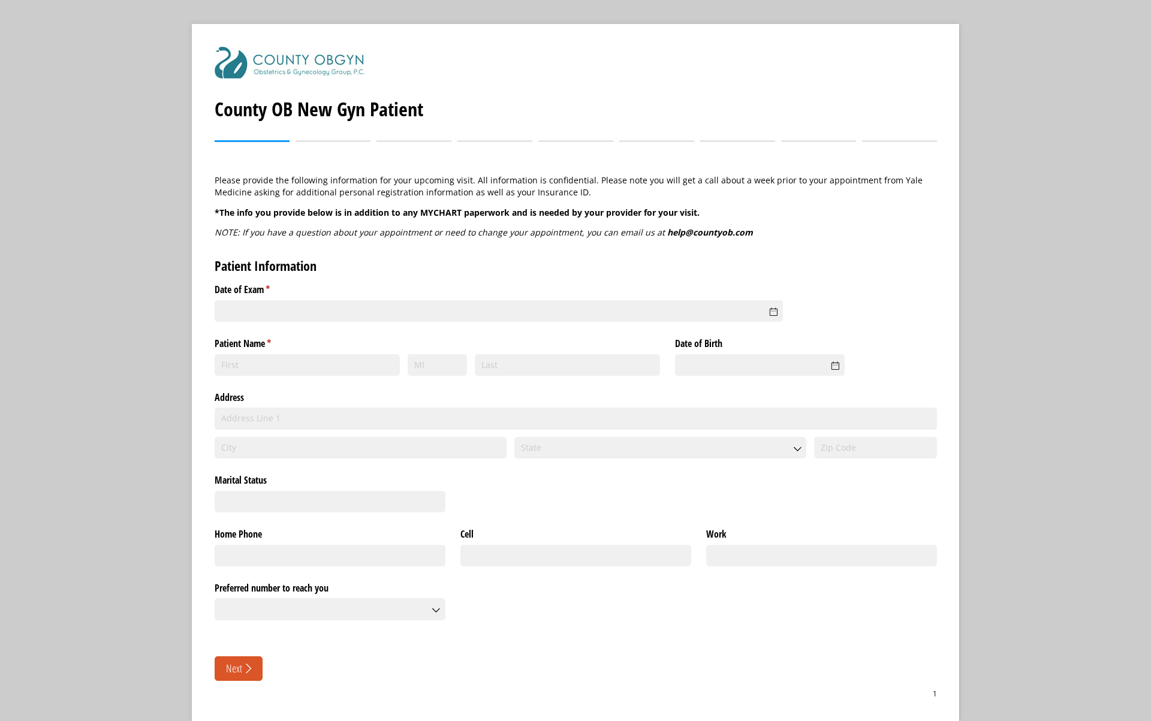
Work (716, 534)
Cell (467, 534)
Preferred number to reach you (272, 588)
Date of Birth (698, 343)
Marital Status (241, 480)
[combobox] (660, 447)
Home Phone (238, 534)
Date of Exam (258, 289)
